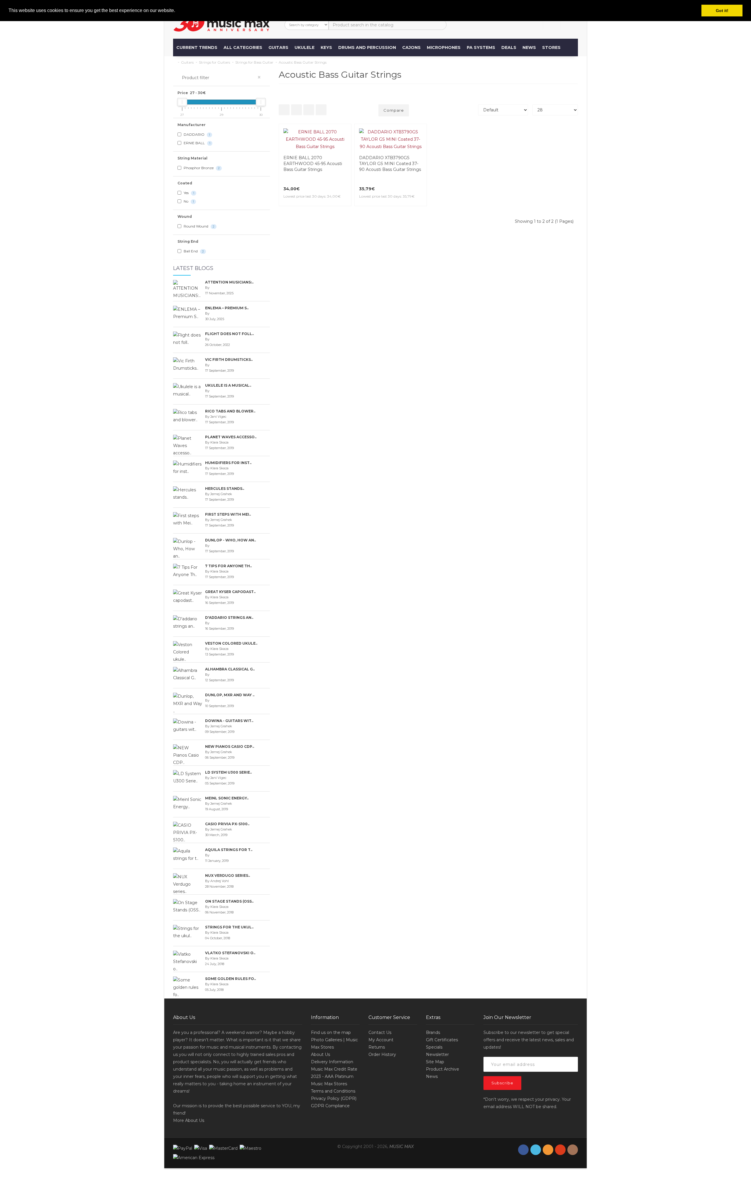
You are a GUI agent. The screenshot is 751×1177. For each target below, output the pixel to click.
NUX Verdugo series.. (227, 875)
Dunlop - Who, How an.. (230, 540)
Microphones (444, 47)
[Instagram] (572, 1149)
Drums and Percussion (367, 47)
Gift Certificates (442, 1039)
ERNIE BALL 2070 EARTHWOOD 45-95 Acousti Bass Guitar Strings (312, 163)
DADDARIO (196, 134)
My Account (380, 1039)
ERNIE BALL (196, 143)
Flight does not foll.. (229, 334)
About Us (194, 1120)
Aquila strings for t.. (228, 849)
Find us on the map (331, 1032)
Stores (551, 47)
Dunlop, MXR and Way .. (229, 695)
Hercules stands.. (224, 488)
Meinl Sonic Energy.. (226, 798)
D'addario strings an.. (229, 617)
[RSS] (548, 1149)
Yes (188, 193)
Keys (326, 47)
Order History (382, 1054)
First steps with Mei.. (228, 514)
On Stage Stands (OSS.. (229, 901)
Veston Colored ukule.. (231, 643)
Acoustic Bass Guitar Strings (303, 62)
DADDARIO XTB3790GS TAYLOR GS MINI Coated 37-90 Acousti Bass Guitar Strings (390, 163)
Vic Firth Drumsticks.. (229, 359)
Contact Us (379, 1032)
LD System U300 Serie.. (228, 772)
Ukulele (304, 47)
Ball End (193, 251)
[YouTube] (560, 1149)
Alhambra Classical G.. (230, 669)
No (188, 201)
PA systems (481, 47)
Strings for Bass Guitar (254, 62)
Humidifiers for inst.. (228, 463)
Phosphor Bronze (201, 168)
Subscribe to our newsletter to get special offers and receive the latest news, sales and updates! (528, 1040)
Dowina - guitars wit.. (229, 721)
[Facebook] (523, 1149)
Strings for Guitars (214, 62)
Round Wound (198, 226)
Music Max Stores (329, 1083)
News (529, 47)
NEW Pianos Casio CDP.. (229, 746)
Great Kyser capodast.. (230, 592)
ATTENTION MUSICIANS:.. (229, 282)
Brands (433, 1032)
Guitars (278, 47)
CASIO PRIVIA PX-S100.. (227, 824)
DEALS (508, 47)
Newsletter (437, 1054)
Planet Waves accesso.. (230, 437)
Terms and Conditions (333, 1091)
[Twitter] (535, 1149)
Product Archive (442, 1069)
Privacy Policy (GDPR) (333, 1098)
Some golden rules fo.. (230, 978)
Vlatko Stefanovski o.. (230, 953)
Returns (376, 1047)
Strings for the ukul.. (229, 927)
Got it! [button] (722, 10)
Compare (393, 110)
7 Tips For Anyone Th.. (228, 566)
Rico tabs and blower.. (230, 411)
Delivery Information (332, 1061)
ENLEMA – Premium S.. (226, 308)
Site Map (435, 1061)
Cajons (411, 47)
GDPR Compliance (330, 1105)
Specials (434, 1047)
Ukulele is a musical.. (228, 385)
